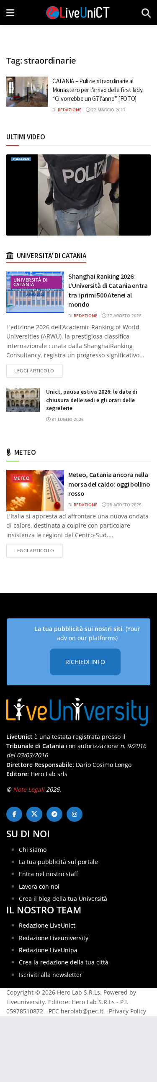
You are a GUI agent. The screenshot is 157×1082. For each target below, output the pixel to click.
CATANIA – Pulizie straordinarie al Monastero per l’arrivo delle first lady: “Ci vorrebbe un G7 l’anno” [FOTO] (98, 90)
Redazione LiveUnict (47, 925)
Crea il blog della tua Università (63, 899)
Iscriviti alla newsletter (50, 975)
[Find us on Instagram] (74, 814)
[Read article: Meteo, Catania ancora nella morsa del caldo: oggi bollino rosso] (35, 490)
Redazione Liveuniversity (53, 938)
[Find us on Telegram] (54, 814)
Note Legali (28, 789)
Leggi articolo (38, 370)
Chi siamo (32, 850)
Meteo (21, 478)
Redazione (70, 110)
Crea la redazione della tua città (63, 962)
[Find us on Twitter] (34, 814)
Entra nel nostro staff (48, 874)
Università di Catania (30, 282)
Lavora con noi (39, 886)
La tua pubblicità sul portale (58, 862)
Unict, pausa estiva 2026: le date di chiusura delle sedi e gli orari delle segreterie (91, 400)
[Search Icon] (146, 12)
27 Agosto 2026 (124, 315)
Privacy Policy (127, 1011)
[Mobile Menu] (10, 12)
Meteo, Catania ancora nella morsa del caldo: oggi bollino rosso (109, 483)
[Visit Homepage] (77, 12)
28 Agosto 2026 (124, 505)
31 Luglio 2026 (67, 419)
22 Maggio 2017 (108, 110)
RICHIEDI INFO (85, 662)
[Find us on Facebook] (14, 814)
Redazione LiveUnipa (48, 950)
